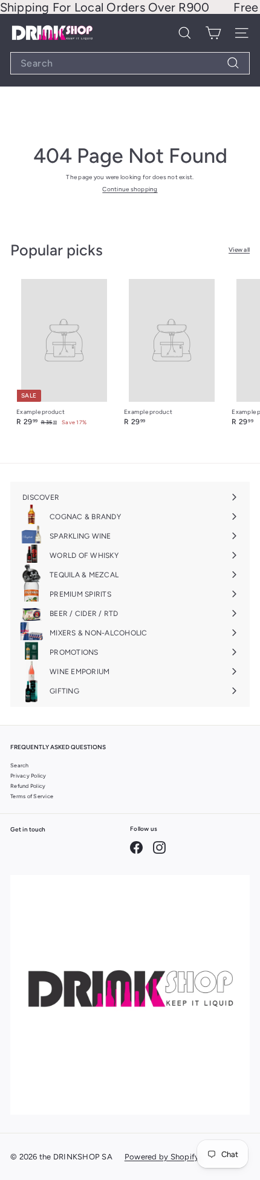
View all (239, 250)
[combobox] (130, 63)
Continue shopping (129, 189)
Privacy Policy (28, 775)
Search (19, 765)
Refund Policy (27, 785)
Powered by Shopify (162, 1156)
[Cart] (213, 33)
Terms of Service (31, 796)
